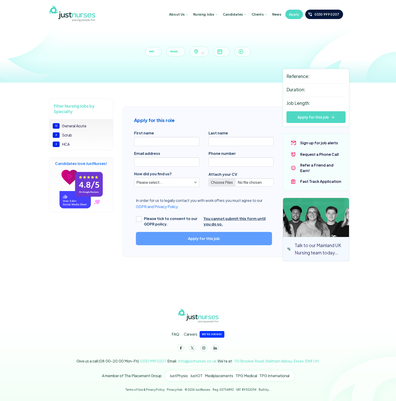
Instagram (203, 348)
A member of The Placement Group (132, 375)
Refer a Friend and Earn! (316, 168)
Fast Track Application (320, 181)
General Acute (71, 125)
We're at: (268, 361)
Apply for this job (313, 117)
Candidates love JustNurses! (81, 163)
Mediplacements (219, 375)
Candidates (233, 14)
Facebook (180, 348)
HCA (62, 144)
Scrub (63, 135)
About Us (176, 14)
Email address (147, 153)
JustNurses (72, 13)
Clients (258, 14)
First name (144, 133)
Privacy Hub (174, 389)
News (276, 14)
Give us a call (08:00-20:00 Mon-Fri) (121, 361)
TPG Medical (246, 375)
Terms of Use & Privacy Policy (145, 389)
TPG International (274, 375)
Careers (203, 334)
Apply (294, 14)
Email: (191, 361)
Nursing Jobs (203, 14)
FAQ (175, 334)
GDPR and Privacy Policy (157, 206)
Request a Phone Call (319, 154)
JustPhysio (179, 375)
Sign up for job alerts (319, 142)
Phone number (222, 153)
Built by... (265, 389)
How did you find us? (153, 173)
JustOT (196, 375)
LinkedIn (215, 348)
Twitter (192, 348)
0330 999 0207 (326, 14)
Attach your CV (223, 174)
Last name (218, 133)
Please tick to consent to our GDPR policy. (205, 221)
